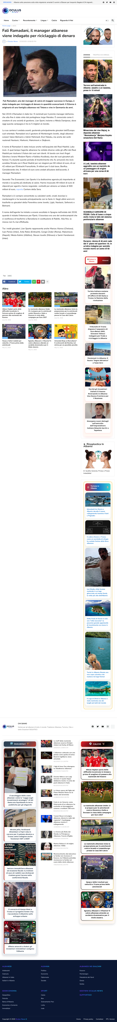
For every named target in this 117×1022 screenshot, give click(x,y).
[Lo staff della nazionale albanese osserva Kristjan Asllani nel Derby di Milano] (46, 743)
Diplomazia (45, 977)
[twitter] (107, 2)
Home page (6, 26)
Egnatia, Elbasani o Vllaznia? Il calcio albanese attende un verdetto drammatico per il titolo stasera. (39, 344)
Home (6, 20)
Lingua (43, 20)
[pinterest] (114, 2)
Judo (42, 1008)
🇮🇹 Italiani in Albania (91, 260)
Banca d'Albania (8, 1002)
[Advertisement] (40, 256)
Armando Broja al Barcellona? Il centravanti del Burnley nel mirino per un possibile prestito (65, 343)
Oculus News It (21, 1019)
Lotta (43, 1005)
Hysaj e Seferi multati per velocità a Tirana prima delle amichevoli (13, 343)
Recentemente (29, 20)
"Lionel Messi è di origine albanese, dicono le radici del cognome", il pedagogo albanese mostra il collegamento (64, 820)
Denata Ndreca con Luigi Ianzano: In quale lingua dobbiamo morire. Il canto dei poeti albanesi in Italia (64, 780)
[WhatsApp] (34, 282)
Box (42, 998)
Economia (44, 974)
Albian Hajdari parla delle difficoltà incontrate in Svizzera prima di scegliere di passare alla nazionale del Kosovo (13, 313)
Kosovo (82, 970)
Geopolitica (6, 995)
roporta (19, 189)
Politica (43, 970)
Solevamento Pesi (47, 1002)
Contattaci (99, 1019)
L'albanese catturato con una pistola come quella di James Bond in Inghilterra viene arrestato (64, 756)
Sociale (43, 980)
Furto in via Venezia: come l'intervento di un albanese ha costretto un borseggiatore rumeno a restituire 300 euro (64, 805)
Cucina (15, 20)
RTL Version (110, 1019)
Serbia (82, 984)
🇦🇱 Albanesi (104, 260)
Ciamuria (5, 974)
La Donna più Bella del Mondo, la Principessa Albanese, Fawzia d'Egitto (63, 834)
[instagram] (108, 727)
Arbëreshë (6, 970)
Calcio (54, 20)
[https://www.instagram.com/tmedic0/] (113, 727)
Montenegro (84, 974)
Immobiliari (6, 1008)
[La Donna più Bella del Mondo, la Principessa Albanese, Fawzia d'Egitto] (46, 834)
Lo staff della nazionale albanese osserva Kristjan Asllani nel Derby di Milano (63, 743)
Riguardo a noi (66, 20)
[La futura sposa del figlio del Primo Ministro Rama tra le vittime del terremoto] (46, 793)
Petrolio (5, 998)
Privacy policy (88, 1019)
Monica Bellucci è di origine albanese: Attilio (64, 845)
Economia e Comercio (9, 1005)
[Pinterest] (38, 282)
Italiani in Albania (8, 980)
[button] (107, 20)
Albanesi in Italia (8, 977)
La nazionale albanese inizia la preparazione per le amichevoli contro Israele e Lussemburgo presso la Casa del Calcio (65, 312)
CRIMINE (86, 55)
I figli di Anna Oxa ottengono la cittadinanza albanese (64, 768)
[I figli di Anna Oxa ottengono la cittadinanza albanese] (46, 769)
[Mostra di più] (47, 282)
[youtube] (110, 2)
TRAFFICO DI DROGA (101, 55)
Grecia (82, 980)
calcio (14, 26)
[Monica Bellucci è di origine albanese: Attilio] (46, 846)
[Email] (43, 282)
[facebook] (103, 2)
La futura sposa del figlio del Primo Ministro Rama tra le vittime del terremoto (64, 792)
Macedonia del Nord (87, 977)
